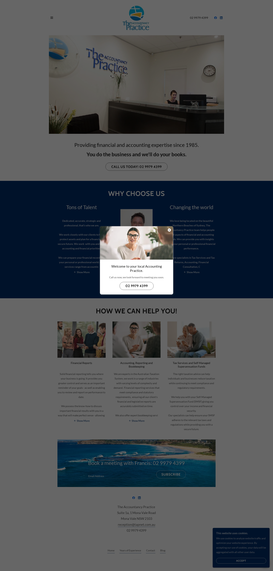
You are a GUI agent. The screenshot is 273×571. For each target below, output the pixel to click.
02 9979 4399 (136, 286)
